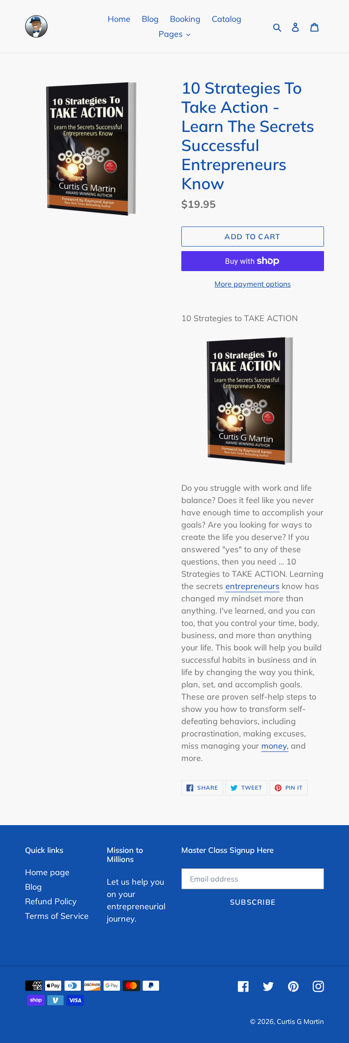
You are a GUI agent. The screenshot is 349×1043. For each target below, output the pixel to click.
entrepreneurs (252, 586)
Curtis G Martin (300, 1021)
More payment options (252, 283)
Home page (47, 872)
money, (275, 746)
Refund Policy (51, 901)
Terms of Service (57, 916)
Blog (33, 887)
